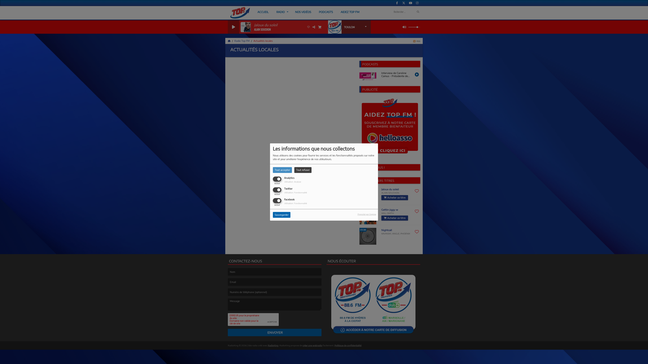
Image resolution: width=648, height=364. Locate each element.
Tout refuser (303, 170)
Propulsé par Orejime (367, 214)
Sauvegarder (282, 215)
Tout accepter (282, 170)
